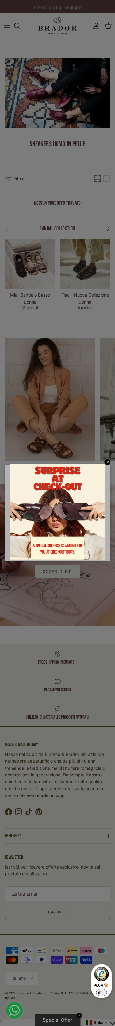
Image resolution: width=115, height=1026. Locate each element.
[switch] (101, 992)
